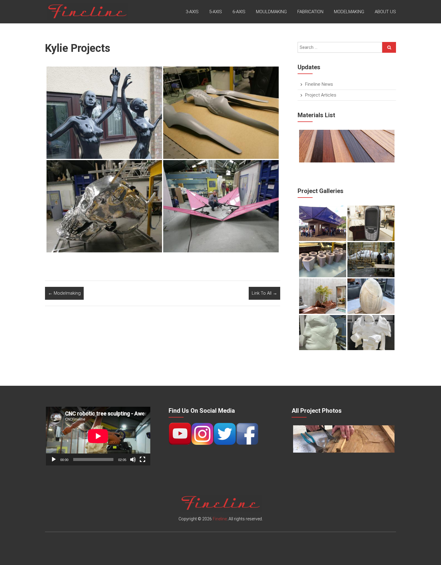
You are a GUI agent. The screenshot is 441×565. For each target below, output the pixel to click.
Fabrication (310, 11)
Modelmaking (349, 11)
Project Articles (320, 95)
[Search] (389, 47)
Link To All (264, 293)
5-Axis (215, 11)
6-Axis (238, 11)
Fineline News (319, 84)
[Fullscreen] (143, 459)
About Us (385, 11)
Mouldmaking (271, 11)
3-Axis (192, 11)
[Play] (54, 459)
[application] (98, 436)
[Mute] (133, 459)
